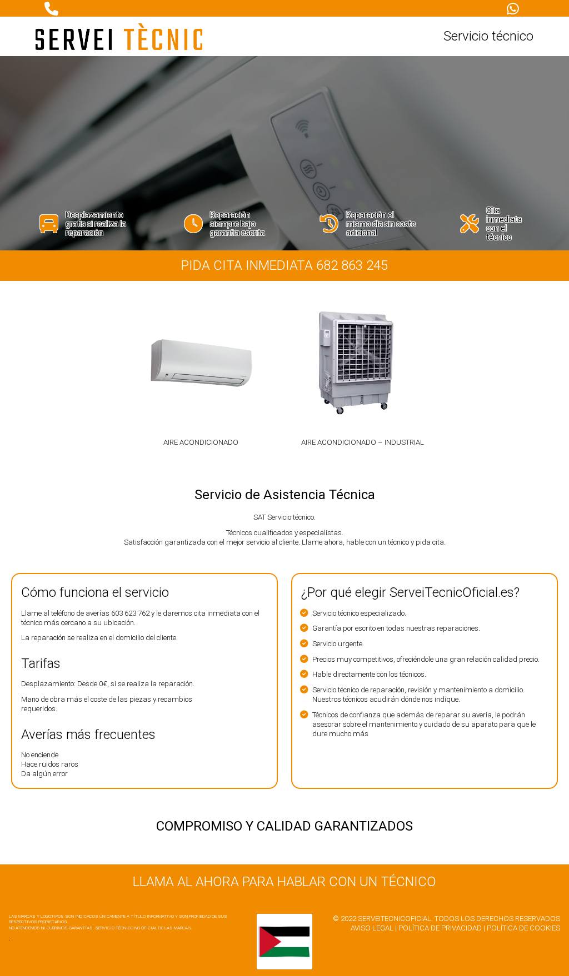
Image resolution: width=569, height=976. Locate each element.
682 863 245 (352, 265)
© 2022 (344, 918)
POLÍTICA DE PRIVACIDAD (440, 928)
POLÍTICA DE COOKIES (523, 928)
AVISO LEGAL (372, 928)
